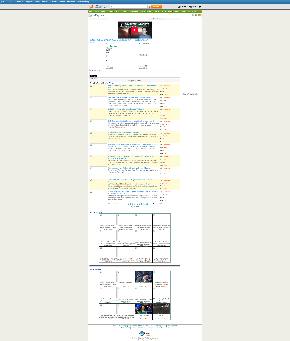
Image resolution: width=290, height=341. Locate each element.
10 (147, 204)
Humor (133, 328)
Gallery (163, 326)
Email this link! (97, 70)
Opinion (128, 326)
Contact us (151, 328)
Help (167, 328)
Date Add (100, 83)
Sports (175, 326)
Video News (149, 326)
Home (5, 2)
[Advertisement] (190, 52)
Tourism (157, 326)
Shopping (141, 326)
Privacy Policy (160, 328)
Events (134, 326)
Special (169, 326)
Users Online (125, 328)
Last (160, 204)
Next (154, 204)
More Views (109, 83)
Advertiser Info (141, 328)
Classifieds (121, 326)
